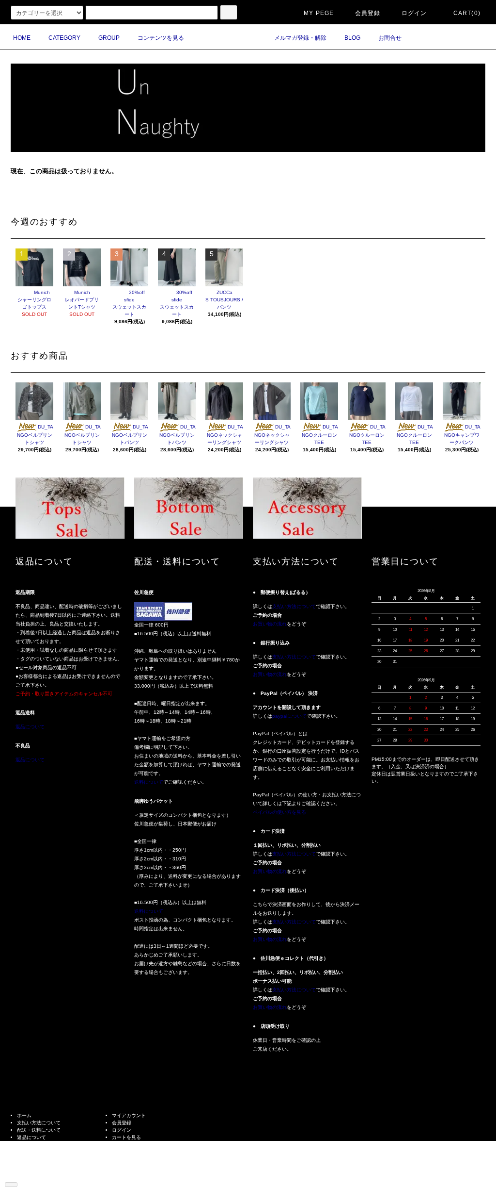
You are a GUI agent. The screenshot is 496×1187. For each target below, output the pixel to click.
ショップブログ (34, 1166)
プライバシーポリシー (41, 1151)
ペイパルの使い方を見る (279, 812)
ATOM (38, 1173)
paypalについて (289, 716)
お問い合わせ (126, 1144)
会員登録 (368, 13)
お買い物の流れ (270, 623)
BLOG (352, 37)
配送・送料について (39, 1130)
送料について (148, 782)
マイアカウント (129, 1115)
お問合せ (390, 37)
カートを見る (126, 1137)
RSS (22, 1173)
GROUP (109, 37)
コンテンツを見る (161, 37)
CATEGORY (64, 37)
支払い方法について (294, 606)
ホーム (24, 1115)
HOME (22, 37)
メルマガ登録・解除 (300, 37)
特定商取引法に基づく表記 (46, 1144)
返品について (30, 726)
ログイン (414, 13)
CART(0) (466, 13)
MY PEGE (319, 13)
